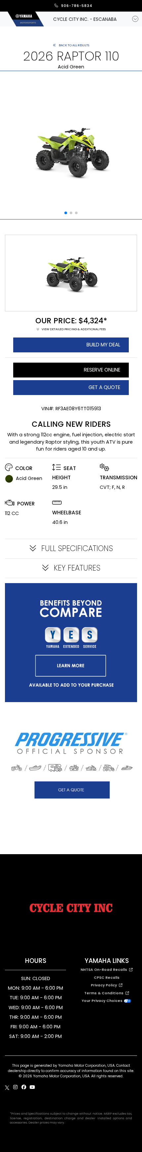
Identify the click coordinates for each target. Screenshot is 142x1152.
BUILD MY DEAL (103, 344)
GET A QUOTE (104, 387)
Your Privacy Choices (103, 1000)
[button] (65, 213)
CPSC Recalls (107, 977)
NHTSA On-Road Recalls (105, 969)
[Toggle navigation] (135, 19)
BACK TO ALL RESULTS (73, 45)
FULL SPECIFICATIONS (76, 548)
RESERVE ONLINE (102, 369)
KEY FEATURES (76, 568)
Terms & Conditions (104, 993)
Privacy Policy (105, 985)
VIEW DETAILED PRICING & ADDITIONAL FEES (74, 329)
